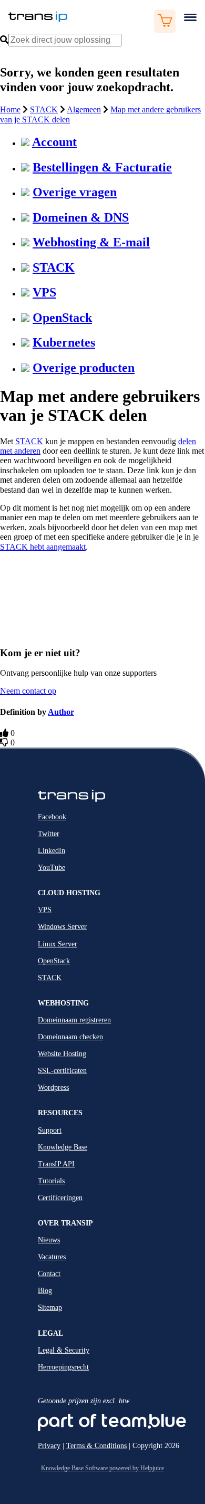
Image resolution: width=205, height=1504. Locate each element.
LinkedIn (51, 851)
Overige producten (84, 368)
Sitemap (50, 1307)
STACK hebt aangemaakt (43, 546)
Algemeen (84, 109)
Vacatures (52, 1257)
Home (10, 109)
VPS (44, 292)
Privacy (49, 1446)
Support (50, 1130)
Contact (49, 1274)
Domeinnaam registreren (74, 1020)
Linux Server (57, 944)
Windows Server (62, 927)
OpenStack (62, 317)
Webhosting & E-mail (91, 242)
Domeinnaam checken (70, 1037)
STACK (44, 109)
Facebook (52, 817)
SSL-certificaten (62, 1071)
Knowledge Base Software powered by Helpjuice (102, 1468)
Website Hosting (62, 1054)
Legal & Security (63, 1350)
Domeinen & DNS (81, 217)
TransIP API (56, 1164)
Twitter (48, 834)
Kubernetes (64, 342)
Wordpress (53, 1087)
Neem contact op (28, 690)
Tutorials (51, 1181)
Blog (45, 1291)
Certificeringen (60, 1198)
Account (54, 142)
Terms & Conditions (96, 1446)
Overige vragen (75, 192)
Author (61, 711)
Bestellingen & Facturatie (102, 167)
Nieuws (49, 1240)
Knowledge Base (62, 1147)
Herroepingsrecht (63, 1367)
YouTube (51, 867)
